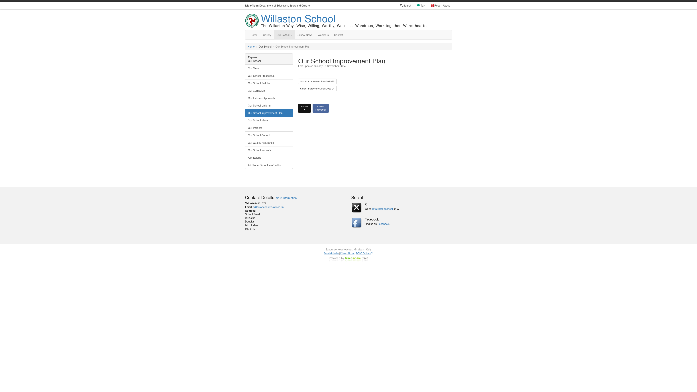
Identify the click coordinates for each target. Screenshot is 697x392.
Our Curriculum (257, 90)
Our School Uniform (259, 105)
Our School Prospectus (261, 75)
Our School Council (259, 135)
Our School (283, 35)
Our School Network (259, 150)
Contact (338, 35)
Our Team (254, 68)
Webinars (323, 35)
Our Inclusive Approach (261, 98)
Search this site (331, 253)
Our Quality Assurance (261, 142)
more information (286, 198)
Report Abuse (442, 5)
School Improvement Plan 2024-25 (317, 81)
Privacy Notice (347, 253)
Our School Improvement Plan (265, 113)
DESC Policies (363, 253)
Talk (423, 5)
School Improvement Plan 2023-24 (317, 88)
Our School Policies (259, 83)
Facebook (320, 108)
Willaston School (298, 18)
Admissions (254, 157)
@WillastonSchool (382, 209)
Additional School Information (265, 165)
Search (407, 5)
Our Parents (255, 128)
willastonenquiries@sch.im (268, 207)
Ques (356, 258)
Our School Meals (258, 120)
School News (304, 35)
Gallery (267, 35)
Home (254, 35)
